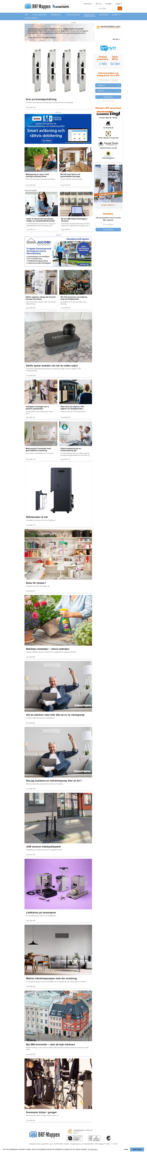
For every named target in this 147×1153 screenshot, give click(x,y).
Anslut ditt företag (108, 101)
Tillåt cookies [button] (137, 1149)
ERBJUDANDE (56, 15)
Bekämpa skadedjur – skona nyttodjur (47, 648)
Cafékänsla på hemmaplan (41, 912)
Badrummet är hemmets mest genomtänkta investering (38, 449)
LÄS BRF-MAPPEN (31, 18)
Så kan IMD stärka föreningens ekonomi (39, 220)
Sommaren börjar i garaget (41, 1112)
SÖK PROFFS (108, 97)
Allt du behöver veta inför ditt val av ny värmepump (55, 714)
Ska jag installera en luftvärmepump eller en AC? (54, 780)
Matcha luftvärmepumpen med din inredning (51, 978)
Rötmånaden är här (37, 517)
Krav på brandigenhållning (41, 99)
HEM (26, 15)
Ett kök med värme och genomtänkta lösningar (70, 175)
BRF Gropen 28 (67, 219)
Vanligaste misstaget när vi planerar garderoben (37, 408)
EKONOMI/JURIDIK (73, 15)
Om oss (99, 3)
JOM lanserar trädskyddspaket (43, 846)
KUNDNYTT (116, 15)
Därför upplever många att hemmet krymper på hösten (41, 298)
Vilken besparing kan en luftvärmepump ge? (70, 449)
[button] (108, 85)
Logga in (118, 3)
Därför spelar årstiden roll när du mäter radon (52, 365)
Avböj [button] (126, 1149)
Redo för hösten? (36, 582)
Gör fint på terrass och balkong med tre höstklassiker (73, 298)
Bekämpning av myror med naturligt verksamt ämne (37, 175)
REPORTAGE (103, 15)
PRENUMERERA (108, 230)
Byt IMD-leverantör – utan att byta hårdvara (50, 1044)
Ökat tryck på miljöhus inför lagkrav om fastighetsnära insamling (72, 409)
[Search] (120, 8)
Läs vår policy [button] (93, 1149)
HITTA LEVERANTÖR (39, 15)
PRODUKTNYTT (89, 15)
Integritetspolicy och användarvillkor (82, 1144)
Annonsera (88, 3)
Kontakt (109, 3)
